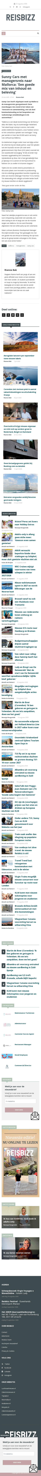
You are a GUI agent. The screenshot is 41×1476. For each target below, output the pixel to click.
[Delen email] (17, 315)
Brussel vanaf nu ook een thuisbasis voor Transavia (25, 601)
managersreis (20, 246)
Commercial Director (23, 1065)
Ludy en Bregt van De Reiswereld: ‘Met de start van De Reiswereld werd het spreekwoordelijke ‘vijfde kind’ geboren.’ (20, 673)
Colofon (4, 1347)
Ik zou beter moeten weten (16, 1252)
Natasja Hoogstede (21, 528)
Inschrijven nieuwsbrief (10, 1343)
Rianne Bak (20, 97)
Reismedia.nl (6, 1400)
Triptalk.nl (5, 1396)
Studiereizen (6, 71)
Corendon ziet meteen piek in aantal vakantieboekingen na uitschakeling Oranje (20, 392)
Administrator (20, 1023)
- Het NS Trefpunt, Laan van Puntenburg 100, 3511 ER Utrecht (20, 1314)
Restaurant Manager (23, 1044)
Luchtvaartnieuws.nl (9, 1388)
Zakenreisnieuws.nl (8, 1392)
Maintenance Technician (24, 1013)
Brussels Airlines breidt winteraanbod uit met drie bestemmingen (26, 909)
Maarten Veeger (7, 608)
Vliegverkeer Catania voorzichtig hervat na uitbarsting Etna (25, 922)
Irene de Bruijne (7, 563)
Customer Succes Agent (24, 1034)
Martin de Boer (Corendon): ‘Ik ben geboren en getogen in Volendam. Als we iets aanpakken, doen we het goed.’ (19, 708)
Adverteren (5, 1336)
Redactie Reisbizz (8, 698)
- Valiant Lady (18, 1292)
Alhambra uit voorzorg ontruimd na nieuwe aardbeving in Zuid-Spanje (23, 967)
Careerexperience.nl (9, 1415)
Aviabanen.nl (6, 1403)
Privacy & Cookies (8, 1351)
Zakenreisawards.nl (8, 1411)
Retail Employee (21, 1055)
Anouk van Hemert (8, 546)
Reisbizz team (6, 1340)
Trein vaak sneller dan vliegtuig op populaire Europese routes (25, 837)
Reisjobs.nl (5, 1407)
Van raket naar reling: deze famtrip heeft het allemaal (26, 657)
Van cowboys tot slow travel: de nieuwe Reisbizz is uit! (25, 850)
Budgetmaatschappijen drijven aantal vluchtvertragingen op (26, 643)
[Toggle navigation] (3, 33)
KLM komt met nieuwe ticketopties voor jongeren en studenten (26, 895)
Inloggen (26, 7)
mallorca (11, 246)
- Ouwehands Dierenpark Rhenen (16, 1302)
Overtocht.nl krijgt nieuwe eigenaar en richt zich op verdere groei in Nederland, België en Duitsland (20, 429)
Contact (4, 1332)
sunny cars (30, 246)
